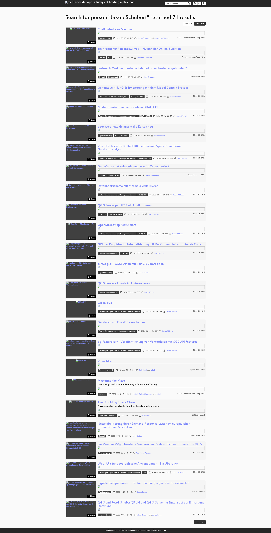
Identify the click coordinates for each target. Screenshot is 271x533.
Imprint (147, 530)
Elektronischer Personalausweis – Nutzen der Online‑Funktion (139, 49)
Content (102, 176)
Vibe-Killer (105, 361)
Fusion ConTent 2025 (196, 175)
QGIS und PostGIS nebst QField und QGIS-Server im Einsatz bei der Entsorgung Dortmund (151, 504)
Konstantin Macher (161, 38)
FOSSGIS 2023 (199, 453)
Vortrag (102, 58)
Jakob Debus (137, 436)
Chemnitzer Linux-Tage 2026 (193, 57)
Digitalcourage (105, 38)
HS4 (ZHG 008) (137, 97)
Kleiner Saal (113, 77)
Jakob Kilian (146, 416)
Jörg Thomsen (142, 515)
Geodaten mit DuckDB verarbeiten (121, 322)
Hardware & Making (107, 416)
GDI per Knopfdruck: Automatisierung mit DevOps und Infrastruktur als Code (149, 244)
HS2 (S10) (142, 195)
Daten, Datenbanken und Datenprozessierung (117, 116)
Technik (102, 77)
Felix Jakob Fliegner (143, 453)
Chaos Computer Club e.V (117, 530)
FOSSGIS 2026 (199, 96)
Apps (140, 530)
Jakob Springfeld (152, 176)
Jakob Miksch (175, 97)
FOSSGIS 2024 (199, 272)
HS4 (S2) (102, 214)
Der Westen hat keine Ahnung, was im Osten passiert (133, 166)
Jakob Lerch (142, 492)
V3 (109, 58)
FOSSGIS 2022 (199, 472)
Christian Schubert (144, 58)
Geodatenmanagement (108, 253)
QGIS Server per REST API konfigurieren (125, 205)
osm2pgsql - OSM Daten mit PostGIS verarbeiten (131, 264)
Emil (145, 370)
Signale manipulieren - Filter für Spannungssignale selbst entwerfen (143, 483)
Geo (144, 473)
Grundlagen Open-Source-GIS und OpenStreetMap (119, 312)
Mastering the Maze (111, 381)
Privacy (156, 530)
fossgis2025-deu (115, 214)
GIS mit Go (105, 303)
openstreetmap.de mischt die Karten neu (125, 127)
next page (200, 24)
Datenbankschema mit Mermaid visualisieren (128, 186)
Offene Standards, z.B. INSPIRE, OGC (113, 97)
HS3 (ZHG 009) (144, 116)
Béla (141, 370)
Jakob (153, 370)
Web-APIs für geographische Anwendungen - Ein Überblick (138, 464)
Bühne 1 (110, 370)
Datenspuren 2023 (197, 436)
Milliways (102, 394)
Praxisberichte (104, 453)
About (132, 530)
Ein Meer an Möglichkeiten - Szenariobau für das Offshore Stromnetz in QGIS (150, 444)
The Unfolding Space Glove (116, 402)
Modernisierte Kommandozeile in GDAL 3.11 (128, 107)
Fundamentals (104, 492)
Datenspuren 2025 (197, 77)
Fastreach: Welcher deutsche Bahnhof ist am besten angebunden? (142, 68)
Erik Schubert (149, 77)
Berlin (101, 370)
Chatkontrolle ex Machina (115, 29)
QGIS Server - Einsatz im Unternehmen (124, 283)
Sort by (188, 24)
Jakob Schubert (144, 38)
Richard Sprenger (146, 394)
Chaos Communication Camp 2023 (191, 38)
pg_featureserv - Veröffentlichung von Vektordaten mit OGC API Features (147, 342)
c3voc (164, 530)
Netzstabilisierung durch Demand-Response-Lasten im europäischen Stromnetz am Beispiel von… (144, 425)
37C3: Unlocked (198, 415)
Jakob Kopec (157, 515)
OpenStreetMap (105, 136)
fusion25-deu (114, 176)
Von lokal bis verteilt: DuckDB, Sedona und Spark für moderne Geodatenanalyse (140, 148)
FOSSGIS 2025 (199, 194)
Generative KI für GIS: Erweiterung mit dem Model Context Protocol (143, 88)
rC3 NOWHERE (198, 492)
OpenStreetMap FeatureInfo (117, 225)
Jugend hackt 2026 (197, 370)
